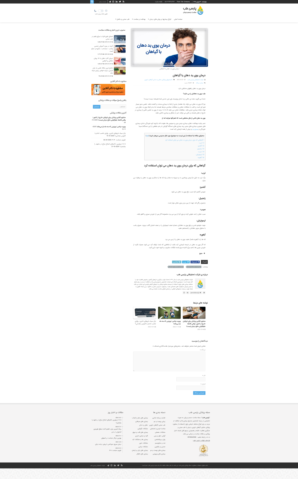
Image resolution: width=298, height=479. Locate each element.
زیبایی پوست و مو (159, 421)
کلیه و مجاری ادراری (141, 436)
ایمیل (203, 384)
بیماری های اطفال (142, 454)
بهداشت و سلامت (139, 19)
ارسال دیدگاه (199, 83)
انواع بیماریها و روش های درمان (160, 19)
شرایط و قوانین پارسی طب (201, 440)
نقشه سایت (158, 2)
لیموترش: (200, 154)
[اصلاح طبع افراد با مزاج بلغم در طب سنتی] (120, 39)
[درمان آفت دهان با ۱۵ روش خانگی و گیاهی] (120, 61)
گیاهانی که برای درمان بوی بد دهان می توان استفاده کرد (184, 140)
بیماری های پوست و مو (157, 450)
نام (203, 375)
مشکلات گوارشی (143, 429)
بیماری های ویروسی (159, 454)
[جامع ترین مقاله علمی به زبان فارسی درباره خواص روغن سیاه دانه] (120, 71)
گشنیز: (201, 146)
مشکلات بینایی (143, 447)
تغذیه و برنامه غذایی (158, 418)
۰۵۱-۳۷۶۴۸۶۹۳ (170, 2)
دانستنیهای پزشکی (167, 80)
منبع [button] (200, 253)
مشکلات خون (143, 443)
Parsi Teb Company (183, 2)
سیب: (201, 151)
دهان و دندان (157, 80)
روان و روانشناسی (160, 439)
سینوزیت (195, 129)
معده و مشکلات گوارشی (176, 267)
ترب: (201, 143)
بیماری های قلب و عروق (140, 432)
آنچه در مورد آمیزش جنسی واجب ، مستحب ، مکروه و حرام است (102, 48)
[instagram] (113, 1)
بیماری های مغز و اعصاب (140, 418)
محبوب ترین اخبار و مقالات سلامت (111, 30)
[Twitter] (120, 1)
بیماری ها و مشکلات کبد (140, 439)
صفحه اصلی (178, 19)
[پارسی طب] (193, 10)
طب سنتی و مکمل (123, 19)
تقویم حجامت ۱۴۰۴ (119, 140)
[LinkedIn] (116, 1)
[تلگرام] (109, 1)
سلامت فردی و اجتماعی (157, 429)
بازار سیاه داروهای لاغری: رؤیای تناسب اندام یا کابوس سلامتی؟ (145, 322)
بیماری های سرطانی (141, 421)
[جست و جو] (92, 1)
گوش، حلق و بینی (159, 436)
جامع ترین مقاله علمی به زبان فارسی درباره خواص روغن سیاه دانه (102, 70)
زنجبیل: (200, 149)
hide (147, 136)
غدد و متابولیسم (160, 443)
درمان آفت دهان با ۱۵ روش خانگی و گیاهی (103, 59)
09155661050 (192, 437)
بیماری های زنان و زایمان (140, 450)
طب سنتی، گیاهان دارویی (157, 425)
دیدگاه (202, 350)
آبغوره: (201, 157)
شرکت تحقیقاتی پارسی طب (195, 80)
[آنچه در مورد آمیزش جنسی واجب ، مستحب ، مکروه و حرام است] (120, 49)
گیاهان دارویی (148, 80)
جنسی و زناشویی (160, 447)
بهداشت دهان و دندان (194, 267)
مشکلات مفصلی (160, 432)
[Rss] (123, 1)
